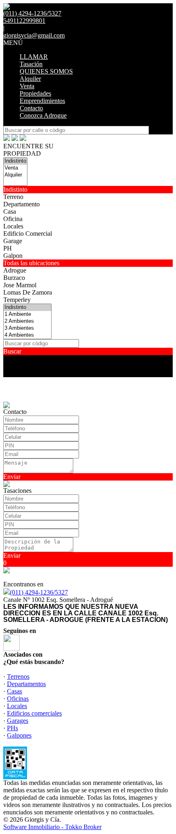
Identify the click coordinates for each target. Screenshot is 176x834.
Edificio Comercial (27, 233)
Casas (14, 691)
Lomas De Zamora (27, 292)
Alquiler (30, 78)
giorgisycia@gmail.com (34, 35)
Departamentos (26, 683)
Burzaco (14, 277)
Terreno (13, 196)
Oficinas (18, 698)
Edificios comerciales (34, 713)
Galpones (19, 735)
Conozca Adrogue (43, 115)
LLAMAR (34, 56)
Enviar (11, 476)
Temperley (17, 299)
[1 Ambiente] (27, 314)
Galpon (13, 255)
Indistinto (15, 189)
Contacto (31, 108)
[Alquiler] (15, 175)
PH (7, 248)
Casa (9, 211)
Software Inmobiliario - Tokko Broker (52, 826)
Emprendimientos (42, 100)
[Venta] (15, 168)
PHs (12, 727)
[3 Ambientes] (27, 328)
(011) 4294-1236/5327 (39, 592)
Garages (17, 720)
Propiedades (35, 93)
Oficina (13, 218)
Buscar (12, 351)
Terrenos (18, 676)
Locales (13, 226)
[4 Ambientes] (27, 335)
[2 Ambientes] (27, 321)
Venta (27, 86)
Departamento (21, 204)
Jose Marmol (19, 285)
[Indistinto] (15, 161)
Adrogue (14, 270)
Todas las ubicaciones (31, 262)
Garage (12, 240)
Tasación (31, 63)
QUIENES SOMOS (46, 71)
